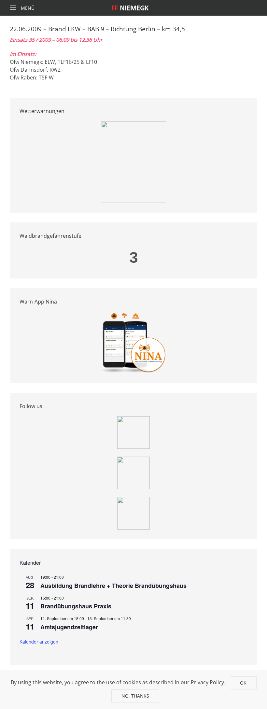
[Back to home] (133, 8)
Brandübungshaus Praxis (75, 606)
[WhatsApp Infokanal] (133, 431)
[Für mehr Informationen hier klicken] (133, 161)
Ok (243, 683)
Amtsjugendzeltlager (69, 627)
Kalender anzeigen (39, 641)
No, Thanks (135, 696)
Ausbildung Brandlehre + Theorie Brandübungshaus (113, 585)
